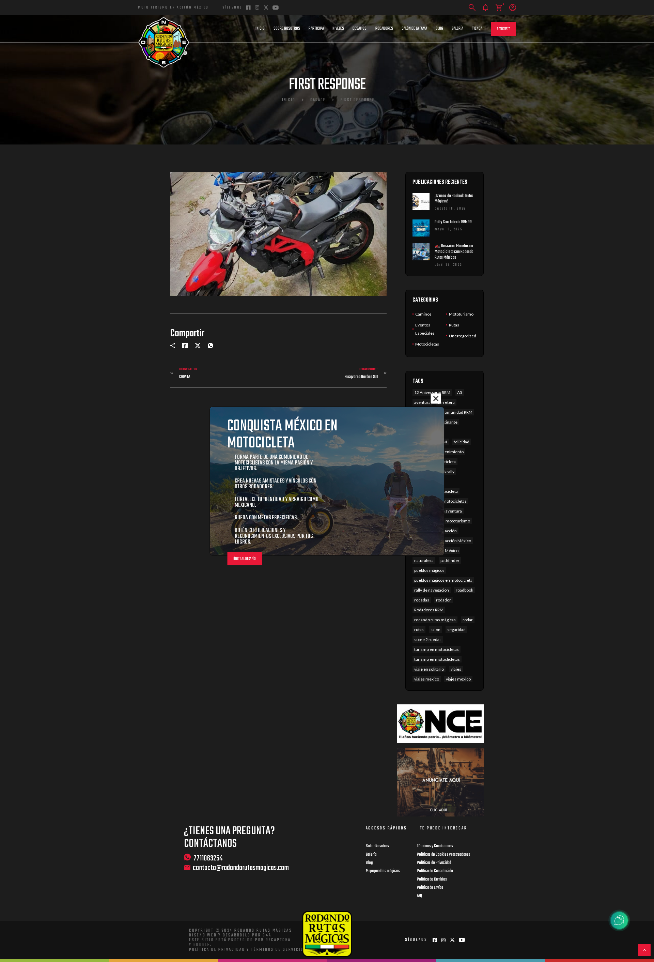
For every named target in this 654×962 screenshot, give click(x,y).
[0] (499, 7)
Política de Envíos (430, 887)
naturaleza (424, 560)
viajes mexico (426, 679)
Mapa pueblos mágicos (383, 871)
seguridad (456, 629)
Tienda (477, 28)
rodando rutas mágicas (435, 619)
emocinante (446, 422)
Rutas (454, 324)
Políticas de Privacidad (434, 862)
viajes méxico (458, 679)
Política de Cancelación (435, 871)
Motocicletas (427, 344)
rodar (468, 619)
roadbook (464, 590)
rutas (419, 629)
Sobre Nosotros (287, 28)
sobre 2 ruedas (427, 639)
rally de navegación (431, 590)
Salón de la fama (414, 28)
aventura (422, 402)
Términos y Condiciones (435, 846)
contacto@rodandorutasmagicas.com (241, 868)
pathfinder (450, 560)
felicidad (461, 441)
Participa (316, 28)
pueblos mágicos (429, 570)
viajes (456, 669)
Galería (457, 28)
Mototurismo (461, 314)
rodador (443, 599)
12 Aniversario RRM (432, 392)
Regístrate (503, 29)
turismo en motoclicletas (437, 659)
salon (435, 629)
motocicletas (455, 501)
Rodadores (384, 28)
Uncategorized (462, 335)
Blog (439, 28)
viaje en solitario (429, 669)
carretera (446, 402)
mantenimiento (449, 451)
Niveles (338, 28)
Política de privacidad (217, 949)
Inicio (260, 28)
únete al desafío (244, 559)
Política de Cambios (432, 879)
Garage (318, 100)
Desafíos (360, 28)
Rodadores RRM (428, 609)
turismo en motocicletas (436, 649)
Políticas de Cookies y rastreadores (443, 854)
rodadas (421, 599)
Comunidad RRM (457, 412)
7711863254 (208, 858)
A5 (459, 392)
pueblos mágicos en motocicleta (443, 580)
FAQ (419, 895)
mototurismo (458, 520)
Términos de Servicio (277, 949)
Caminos (423, 314)
